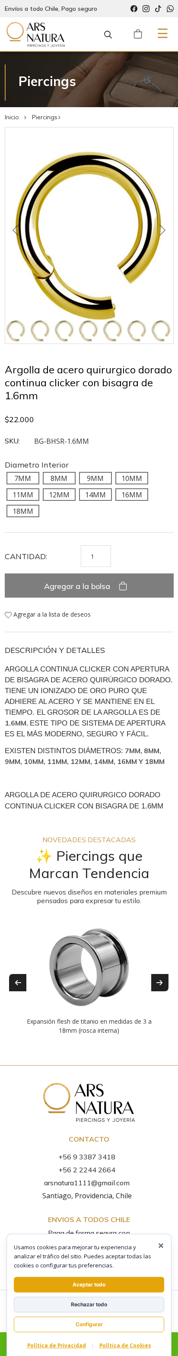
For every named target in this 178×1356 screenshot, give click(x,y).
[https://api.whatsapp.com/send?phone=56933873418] (170, 9)
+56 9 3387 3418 (86, 1156)
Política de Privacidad (56, 1345)
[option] (89, 976)
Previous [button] (18, 982)
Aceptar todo (89, 1284)
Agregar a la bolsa (78, 586)
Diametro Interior (37, 465)
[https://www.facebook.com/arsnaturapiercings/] (133, 9)
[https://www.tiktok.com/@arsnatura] (158, 9)
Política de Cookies (125, 1345)
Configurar (89, 1324)
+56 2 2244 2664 (86, 1169)
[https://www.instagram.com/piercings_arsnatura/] (146, 9)
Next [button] (160, 982)
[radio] (22, 477)
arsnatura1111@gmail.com (87, 1182)
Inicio (12, 117)
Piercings (44, 117)
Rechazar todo (89, 1304)
